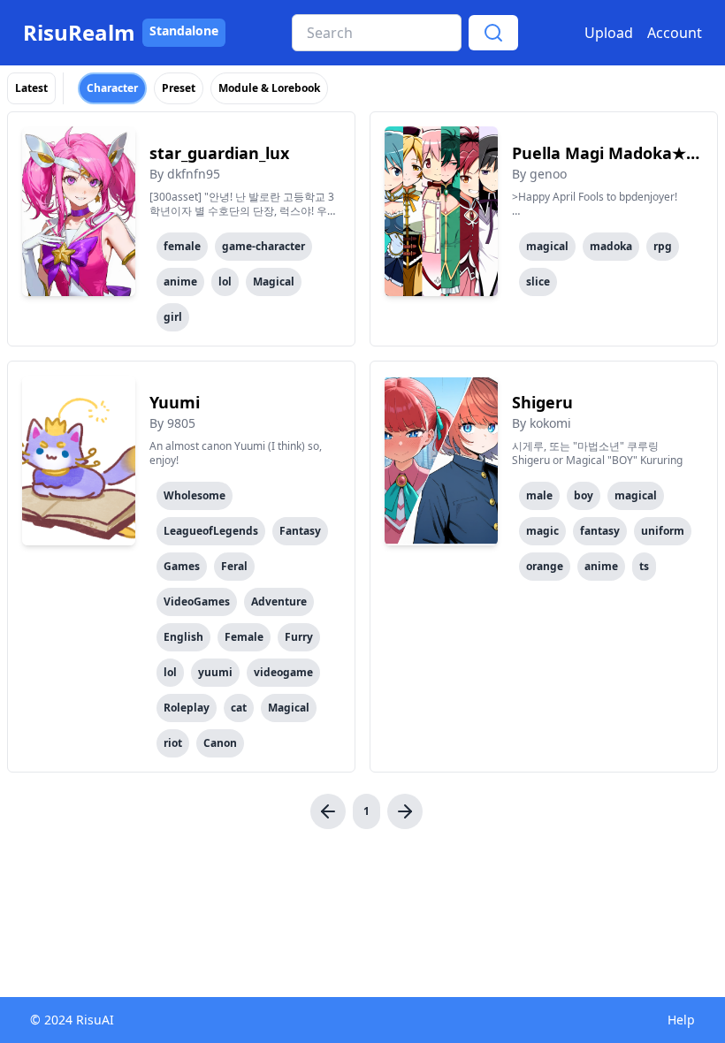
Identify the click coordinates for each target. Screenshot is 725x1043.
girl (173, 316)
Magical (273, 281)
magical (547, 246)
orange (544, 566)
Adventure (279, 601)
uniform (662, 530)
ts (644, 566)
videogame (283, 672)
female (182, 246)
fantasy (600, 530)
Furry (299, 636)
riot (173, 742)
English (183, 636)
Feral (234, 566)
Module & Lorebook (269, 87)
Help (681, 1019)
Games (182, 566)
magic (542, 530)
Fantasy (300, 530)
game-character (263, 246)
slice (538, 281)
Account (674, 32)
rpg (662, 246)
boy (583, 495)
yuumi (215, 672)
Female (244, 636)
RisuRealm (79, 33)
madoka (611, 246)
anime (180, 281)
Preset (178, 87)
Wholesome (194, 495)
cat (239, 707)
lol (225, 281)
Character (112, 87)
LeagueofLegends (211, 530)
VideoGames (197, 601)
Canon (220, 742)
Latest (31, 87)
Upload (608, 32)
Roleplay (187, 707)
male (539, 495)
